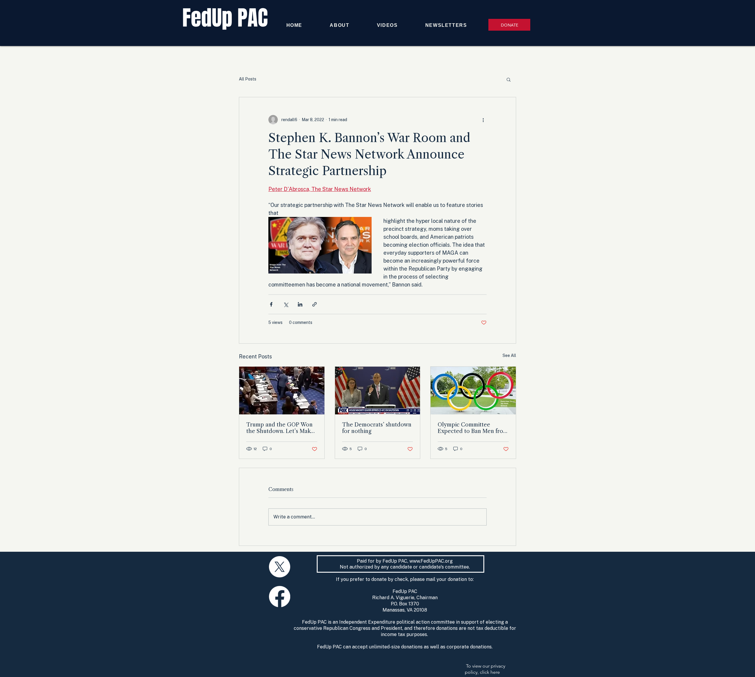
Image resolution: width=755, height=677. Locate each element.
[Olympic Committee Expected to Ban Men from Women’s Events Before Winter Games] (473, 390)
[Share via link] (314, 304)
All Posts (247, 79)
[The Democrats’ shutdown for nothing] (377, 390)
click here (490, 672)
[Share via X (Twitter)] (285, 304)
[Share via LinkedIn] (300, 304)
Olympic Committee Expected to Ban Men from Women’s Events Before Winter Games (473, 427)
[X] (279, 566)
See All (509, 355)
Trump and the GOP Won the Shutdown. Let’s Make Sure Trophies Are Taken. (280, 427)
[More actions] (483, 119)
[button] (508, 79)
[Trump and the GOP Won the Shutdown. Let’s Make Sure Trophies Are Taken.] (281, 390)
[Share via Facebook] (271, 304)
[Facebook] (279, 596)
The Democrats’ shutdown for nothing (376, 427)
